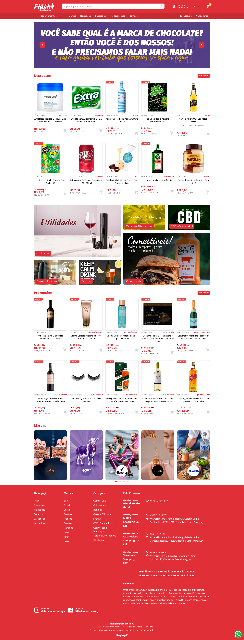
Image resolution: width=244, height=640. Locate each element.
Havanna (68, 527)
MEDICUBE (63, 115)
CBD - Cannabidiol (103, 523)
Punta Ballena (168, 332)
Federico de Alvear (202, 332)
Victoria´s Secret (95, 332)
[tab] (116, 481)
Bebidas (97, 509)
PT (195, 6)
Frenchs (68, 518)
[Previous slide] (42, 45)
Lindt (136, 177)
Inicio (37, 500)
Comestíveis (99, 500)
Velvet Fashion (96, 395)
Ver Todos (204, 75)
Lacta (66, 541)
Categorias (39, 518)
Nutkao (207, 177)
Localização (186, 16)
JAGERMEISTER (169, 177)
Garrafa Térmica (102, 514)
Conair (67, 505)
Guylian (68, 523)
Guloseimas (99, 505)
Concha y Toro (168, 395)
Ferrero (68, 514)
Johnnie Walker (132, 395)
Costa (67, 509)
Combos (133, 16)
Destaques (100, 16)
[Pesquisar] (161, 6)
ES (199, 6)
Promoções (119, 16)
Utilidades (98, 540)
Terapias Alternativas (104, 535)
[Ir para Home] (44, 6)
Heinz (67, 532)
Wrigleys (99, 115)
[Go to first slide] (201, 45)
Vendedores (202, 16)
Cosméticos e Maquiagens (100, 529)
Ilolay (66, 536)
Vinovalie (135, 115)
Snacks (97, 518)
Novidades (85, 16)
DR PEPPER (98, 177)
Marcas (72, 16)
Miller (207, 115)
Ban (66, 500)
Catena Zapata (61, 395)
